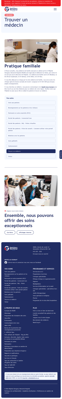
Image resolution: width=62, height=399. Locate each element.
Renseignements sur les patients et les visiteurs (23, 108)
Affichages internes (25, 232)
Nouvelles (7, 318)
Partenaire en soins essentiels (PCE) (19, 113)
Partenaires (8, 344)
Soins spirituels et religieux (41, 295)
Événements (8, 320)
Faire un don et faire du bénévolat (43, 311)
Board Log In (36, 322)
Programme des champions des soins (15, 315)
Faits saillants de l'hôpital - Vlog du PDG (16, 335)
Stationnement (12, 146)
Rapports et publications (12, 353)
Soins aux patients (13, 102)
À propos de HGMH (10, 311)
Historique (8, 313)
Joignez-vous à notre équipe (41, 317)
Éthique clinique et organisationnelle (44, 279)
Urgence (35, 281)
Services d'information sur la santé (43, 286)
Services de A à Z (38, 271)
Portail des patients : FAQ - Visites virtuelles (22, 123)
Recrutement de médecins (41, 320)
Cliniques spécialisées (39, 276)
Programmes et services (40, 274)
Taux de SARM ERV (10, 365)
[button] (60, 154)
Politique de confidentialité (13, 391)
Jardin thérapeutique (39, 293)
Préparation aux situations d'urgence (15, 351)
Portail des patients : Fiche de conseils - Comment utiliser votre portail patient (30, 129)
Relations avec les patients (16, 136)
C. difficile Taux (9, 332)
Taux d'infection (9, 367)
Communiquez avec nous (12, 323)
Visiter (10, 156)
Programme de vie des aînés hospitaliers (45, 300)
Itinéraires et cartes (10, 341)
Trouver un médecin (14, 151)
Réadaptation (37, 284)
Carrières (10, 232)
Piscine (35, 298)
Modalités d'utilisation (29, 391)
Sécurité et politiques (11, 356)
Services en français (10, 358)
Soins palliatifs (12, 141)
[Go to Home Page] (11, 9)
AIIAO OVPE (8, 325)
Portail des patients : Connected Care (20, 118)
